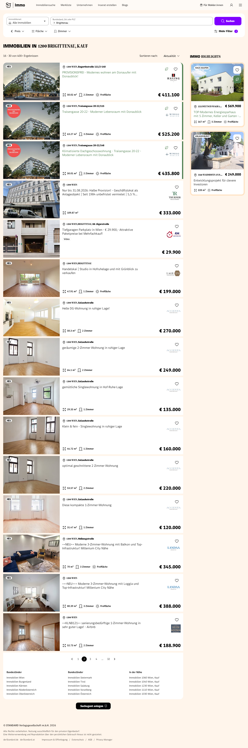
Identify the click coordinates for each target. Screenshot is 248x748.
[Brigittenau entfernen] (54, 22)
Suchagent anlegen (91, 706)
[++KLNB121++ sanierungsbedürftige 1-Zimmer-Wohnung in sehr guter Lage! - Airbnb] (93, 632)
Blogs (125, 5)
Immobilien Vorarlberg (79, 689)
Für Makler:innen (213, 5)
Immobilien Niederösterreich (21, 689)
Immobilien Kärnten (17, 685)
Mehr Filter (228, 31)
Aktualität (170, 56)
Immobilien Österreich (79, 693)
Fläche (40, 31)
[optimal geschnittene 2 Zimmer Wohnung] (93, 475)
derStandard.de (10, 739)
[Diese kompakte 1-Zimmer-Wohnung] (93, 514)
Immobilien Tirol (76, 681)
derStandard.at (27, 739)
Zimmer (62, 31)
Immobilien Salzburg (79, 685)
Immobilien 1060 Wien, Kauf (144, 677)
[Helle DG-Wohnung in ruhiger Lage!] (93, 317)
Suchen (230, 21)
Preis (17, 31)
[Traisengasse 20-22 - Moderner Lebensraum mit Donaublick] (92, 121)
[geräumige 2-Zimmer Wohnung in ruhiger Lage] (93, 357)
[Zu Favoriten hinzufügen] (176, 69)
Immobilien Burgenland (19, 681)
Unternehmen (85, 5)
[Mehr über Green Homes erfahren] (166, 69)
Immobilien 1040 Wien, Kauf (144, 681)
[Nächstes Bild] (54, 81)
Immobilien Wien (15, 677)
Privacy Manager (104, 739)
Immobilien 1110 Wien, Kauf (144, 689)
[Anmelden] (231, 5)
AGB (90, 739)
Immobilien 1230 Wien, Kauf (144, 685)
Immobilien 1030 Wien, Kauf (144, 693)
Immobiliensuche (45, 5)
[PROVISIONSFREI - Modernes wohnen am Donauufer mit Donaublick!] (92, 81)
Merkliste (66, 5)
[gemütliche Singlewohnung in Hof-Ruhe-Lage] (93, 396)
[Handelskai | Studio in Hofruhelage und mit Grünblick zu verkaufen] (93, 278)
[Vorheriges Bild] (9, 81)
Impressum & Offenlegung (54, 739)
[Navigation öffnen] (240, 5)
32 (108, 659)
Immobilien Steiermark (80, 677)
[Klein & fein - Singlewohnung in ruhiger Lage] (93, 435)
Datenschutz (78, 739)
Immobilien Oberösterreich (21, 693)
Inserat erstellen (107, 5)
